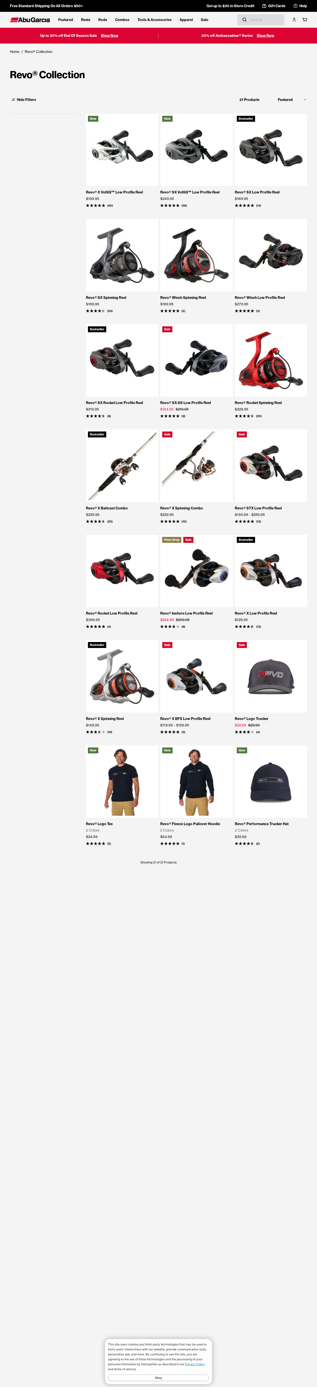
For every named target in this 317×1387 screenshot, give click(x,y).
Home (14, 51)
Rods (102, 20)
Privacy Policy (195, 1364)
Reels (85, 20)
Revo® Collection (38, 51)
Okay (158, 1378)
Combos (122, 20)
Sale (204, 20)
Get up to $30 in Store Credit (230, 6)
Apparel (186, 20)
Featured (65, 20)
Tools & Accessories (154, 20)
